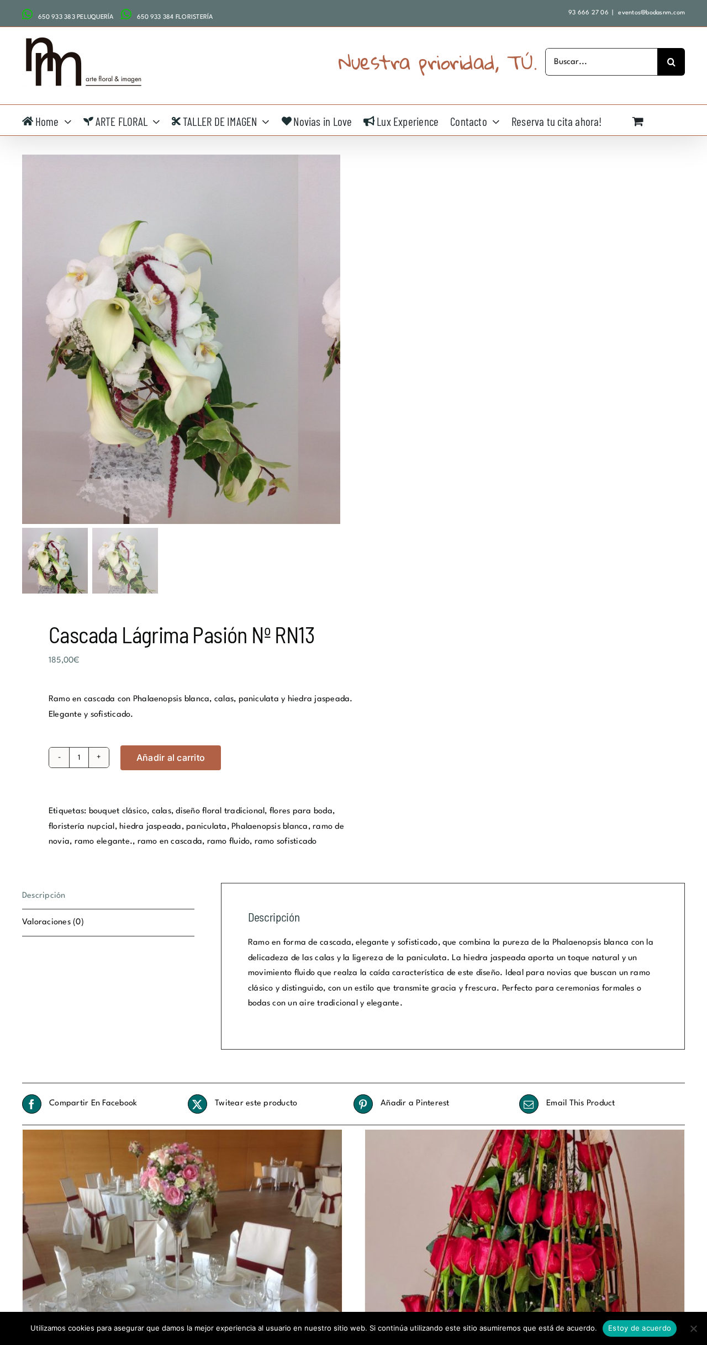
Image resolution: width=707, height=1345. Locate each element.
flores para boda (301, 811)
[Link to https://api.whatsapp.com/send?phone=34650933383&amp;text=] (27, 14)
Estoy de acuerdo (639, 1327)
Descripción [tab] (44, 896)
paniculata (206, 827)
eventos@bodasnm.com (650, 13)
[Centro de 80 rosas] (524, 1249)
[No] (693, 1328)
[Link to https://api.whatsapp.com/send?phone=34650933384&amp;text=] (126, 14)
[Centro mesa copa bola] (182, 1249)
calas (161, 811)
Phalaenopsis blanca (269, 827)
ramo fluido (228, 842)
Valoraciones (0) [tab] (53, 922)
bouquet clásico (118, 811)
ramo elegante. (104, 842)
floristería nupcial (82, 827)
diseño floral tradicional (220, 811)
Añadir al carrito (170, 757)
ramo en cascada (170, 842)
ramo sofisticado (286, 842)
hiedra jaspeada (150, 827)
